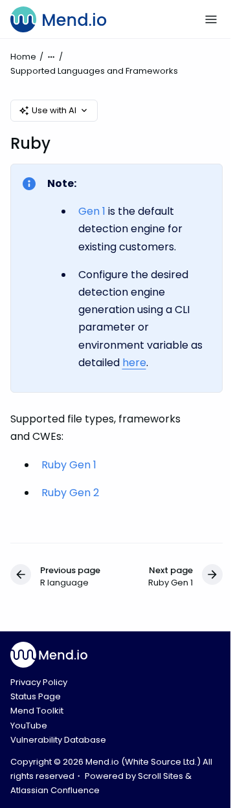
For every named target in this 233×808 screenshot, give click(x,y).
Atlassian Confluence (55, 790)
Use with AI (54, 110)
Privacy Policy (38, 682)
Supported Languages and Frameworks (94, 71)
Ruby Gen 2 (70, 492)
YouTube (28, 725)
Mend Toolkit (36, 710)
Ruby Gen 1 (68, 464)
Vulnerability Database (58, 740)
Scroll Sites (160, 776)
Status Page (35, 696)
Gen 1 (91, 211)
